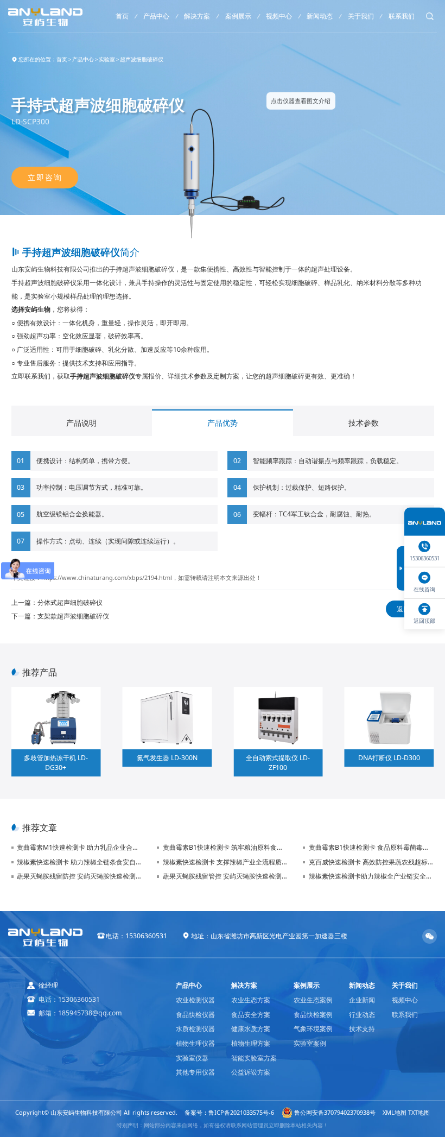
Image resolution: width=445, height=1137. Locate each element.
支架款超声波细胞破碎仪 (73, 616)
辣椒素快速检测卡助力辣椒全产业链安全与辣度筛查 (371, 876)
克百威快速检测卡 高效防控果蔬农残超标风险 (371, 862)
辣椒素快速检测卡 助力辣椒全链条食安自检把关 (79, 862)
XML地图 (394, 1112)
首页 (122, 16)
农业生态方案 (250, 1000)
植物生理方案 (250, 1043)
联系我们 (402, 16)
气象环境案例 (313, 1028)
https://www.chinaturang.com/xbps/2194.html (106, 577)
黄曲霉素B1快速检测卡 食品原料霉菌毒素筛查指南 (371, 847)
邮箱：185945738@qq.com (80, 1013)
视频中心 (279, 16)
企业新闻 (362, 1000)
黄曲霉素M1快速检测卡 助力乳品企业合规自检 (79, 847)
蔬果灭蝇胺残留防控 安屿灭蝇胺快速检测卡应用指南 (79, 876)
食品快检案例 (313, 1014)
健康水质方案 (250, 1028)
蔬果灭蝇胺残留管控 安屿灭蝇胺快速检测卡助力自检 (225, 876)
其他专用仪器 (195, 1072)
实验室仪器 (192, 1058)
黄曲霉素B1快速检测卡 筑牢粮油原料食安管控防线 (225, 847)
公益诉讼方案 (250, 1072)
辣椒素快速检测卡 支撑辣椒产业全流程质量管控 (225, 862)
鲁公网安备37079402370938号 (334, 1112)
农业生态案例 (313, 1000)
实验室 (107, 59)
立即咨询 (44, 177)
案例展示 (238, 16)
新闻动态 (320, 16)
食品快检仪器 (195, 1014)
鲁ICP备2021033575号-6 (241, 1112)
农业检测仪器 (195, 1000)
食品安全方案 (250, 1014)
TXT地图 (419, 1112)
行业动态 (362, 1014)
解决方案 (197, 16)
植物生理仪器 (195, 1043)
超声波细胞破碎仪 (141, 59)
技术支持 (362, 1028)
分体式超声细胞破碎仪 (70, 602)
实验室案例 (310, 1043)
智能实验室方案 (254, 1058)
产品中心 (156, 16)
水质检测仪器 (195, 1028)
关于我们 (361, 16)
